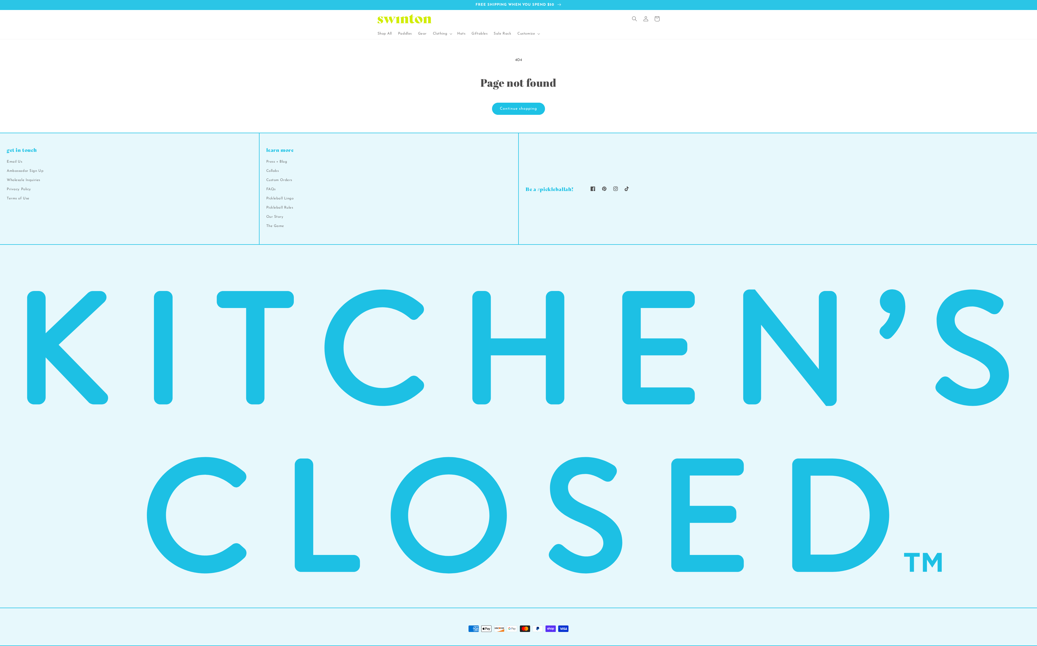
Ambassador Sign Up (25, 171)
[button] (442, 33)
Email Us (14, 161)
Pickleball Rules (279, 207)
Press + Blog (276, 161)
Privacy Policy (19, 189)
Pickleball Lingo (280, 198)
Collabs (272, 171)
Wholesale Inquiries (23, 180)
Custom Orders (279, 180)
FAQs (271, 189)
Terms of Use (18, 198)
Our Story (275, 217)
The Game (275, 226)
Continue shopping (518, 109)
